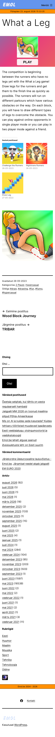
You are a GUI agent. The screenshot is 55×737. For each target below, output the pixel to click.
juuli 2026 (8, 487)
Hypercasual (32, 284)
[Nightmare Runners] (36, 153)
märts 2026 (9, 501)
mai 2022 (7, 593)
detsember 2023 (12, 559)
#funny (38, 288)
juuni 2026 (8, 492)
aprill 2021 (8, 612)
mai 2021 (7, 607)
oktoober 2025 (11, 516)
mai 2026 (7, 496)
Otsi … (6, 363)
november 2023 (11, 564)
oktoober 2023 (11, 569)
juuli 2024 (8, 544)
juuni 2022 (8, 588)
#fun (31, 288)
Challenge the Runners (12, 165)
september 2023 (12, 573)
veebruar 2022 (11, 597)
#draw (13, 288)
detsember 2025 (12, 506)
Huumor (7, 640)
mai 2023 (7, 583)
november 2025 (11, 511)
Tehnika (7, 659)
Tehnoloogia (9, 664)
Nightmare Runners (35, 165)
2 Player (20, 284)
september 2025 (12, 520)
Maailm (6, 645)
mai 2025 (7, 535)
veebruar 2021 (10, 621)
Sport (5, 655)
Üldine (6, 669)
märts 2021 (9, 617)
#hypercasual (9, 292)
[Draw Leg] (12, 183)
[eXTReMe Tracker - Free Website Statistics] (5, 677)
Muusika (7, 650)
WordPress (20, 724)
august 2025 (9, 525)
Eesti (5, 635)
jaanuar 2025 (10, 540)
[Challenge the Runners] (12, 153)
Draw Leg (6, 195)
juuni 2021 (8, 602)
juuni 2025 (8, 530)
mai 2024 (7, 549)
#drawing (23, 288)
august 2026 (9, 482)
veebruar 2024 (11, 554)
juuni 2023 (8, 578)
